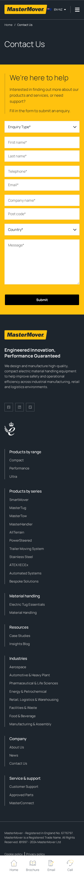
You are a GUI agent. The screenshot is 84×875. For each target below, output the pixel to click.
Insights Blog (19, 643)
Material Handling (23, 612)
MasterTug (17, 507)
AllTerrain (16, 532)
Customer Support (23, 786)
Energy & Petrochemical (28, 691)
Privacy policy (35, 854)
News (13, 755)
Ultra (13, 476)
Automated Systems (25, 573)
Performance (19, 468)
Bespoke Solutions (24, 581)
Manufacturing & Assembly (30, 724)
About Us (16, 747)
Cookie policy (13, 854)
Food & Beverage (22, 716)
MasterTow (18, 515)
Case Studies (19, 635)
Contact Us (18, 763)
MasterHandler (20, 524)
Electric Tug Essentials (27, 604)
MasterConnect (21, 803)
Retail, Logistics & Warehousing (33, 699)
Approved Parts (21, 794)
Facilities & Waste (23, 707)
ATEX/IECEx (18, 564)
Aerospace (17, 667)
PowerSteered (20, 540)
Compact (16, 460)
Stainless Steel (21, 556)
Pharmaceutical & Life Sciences (33, 683)
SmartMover (18, 499)
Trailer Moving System (26, 548)
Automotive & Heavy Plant (29, 675)
